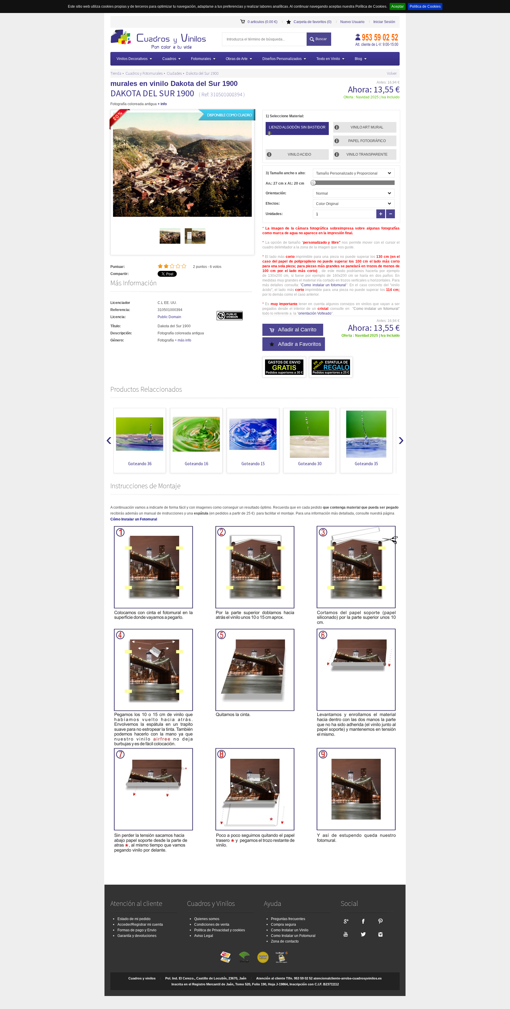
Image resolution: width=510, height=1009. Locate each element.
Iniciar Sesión (384, 22)
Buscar (321, 39)
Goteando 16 (139, 463)
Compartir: (119, 274)
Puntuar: (117, 267)
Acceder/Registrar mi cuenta (140, 924)
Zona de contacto (285, 941)
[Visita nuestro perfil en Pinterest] (380, 921)
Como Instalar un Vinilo (289, 930)
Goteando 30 (253, 463)
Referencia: (120, 310)
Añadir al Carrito (297, 330)
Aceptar (397, 6)
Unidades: (274, 214)
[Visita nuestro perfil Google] (346, 921)
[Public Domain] (230, 319)
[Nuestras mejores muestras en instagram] (380, 934)
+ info (162, 104)
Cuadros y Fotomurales (144, 73)
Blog (358, 59)
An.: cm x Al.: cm (285, 183)
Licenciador (120, 303)
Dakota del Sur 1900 (202, 73)
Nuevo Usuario (352, 22)
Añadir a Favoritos (299, 344)
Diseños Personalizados (282, 59)
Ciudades (174, 73)
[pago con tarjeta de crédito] (225, 957)
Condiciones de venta (211, 924)
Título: (115, 326)
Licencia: (118, 317)
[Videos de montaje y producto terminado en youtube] (346, 934)
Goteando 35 (309, 463)
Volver (392, 73)
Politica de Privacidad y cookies (219, 930)
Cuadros (169, 59)
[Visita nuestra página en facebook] (363, 921)
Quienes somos (206, 919)
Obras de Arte (237, 59)
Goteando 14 (366, 463)
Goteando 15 (196, 463)
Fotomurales (201, 59)
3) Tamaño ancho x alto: (285, 173)
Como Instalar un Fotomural (293, 936)
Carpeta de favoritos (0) (312, 22)
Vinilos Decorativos (132, 59)
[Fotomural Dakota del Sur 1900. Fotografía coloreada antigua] (160, 40)
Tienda (115, 73)
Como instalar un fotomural (323, 285)
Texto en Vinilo (328, 59)
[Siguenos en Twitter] (363, 934)
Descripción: (121, 333)
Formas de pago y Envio (136, 930)
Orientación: (276, 193)
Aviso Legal (203, 936)
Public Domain (169, 317)
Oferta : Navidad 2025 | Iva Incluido (372, 97)
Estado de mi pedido (134, 919)
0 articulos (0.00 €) (262, 22)
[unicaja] (244, 957)
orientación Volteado (314, 313)
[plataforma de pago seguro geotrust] (281, 957)
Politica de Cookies (425, 6)
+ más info (183, 340)
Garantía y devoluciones (136, 936)
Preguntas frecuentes (288, 919)
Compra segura (283, 924)
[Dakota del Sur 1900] (170, 245)
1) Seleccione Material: (285, 116)
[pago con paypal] (263, 957)
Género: (117, 340)
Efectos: (273, 203)
